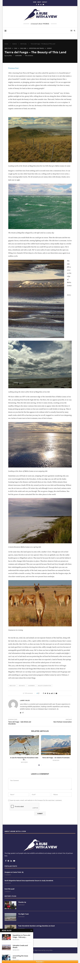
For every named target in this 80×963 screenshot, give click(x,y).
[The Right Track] (10, 917)
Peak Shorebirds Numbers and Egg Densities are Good (36, 926)
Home (34, 2)
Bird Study (23, 44)
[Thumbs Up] (10, 905)
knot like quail (9, 889)
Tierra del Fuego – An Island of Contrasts (56, 758)
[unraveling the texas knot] (6, 958)
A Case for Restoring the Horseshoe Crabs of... (24, 758)
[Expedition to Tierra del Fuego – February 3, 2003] (6, 937)
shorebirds (31, 685)
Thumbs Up (22, 902)
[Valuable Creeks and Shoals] (6, 947)
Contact (44, 2)
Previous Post (13, 68)
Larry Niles (9, 55)
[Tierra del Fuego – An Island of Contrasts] (56, 745)
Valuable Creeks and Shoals (20, 946)
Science (14, 44)
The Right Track (23, 914)
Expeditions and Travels (36, 48)
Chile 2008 (23, 48)
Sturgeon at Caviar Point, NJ (14, 872)
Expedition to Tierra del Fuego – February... (21, 936)
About (39, 2)
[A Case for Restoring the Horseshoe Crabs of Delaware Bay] (24, 745)
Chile (15, 48)
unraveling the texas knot (20, 957)
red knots (22, 685)
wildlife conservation (44, 685)
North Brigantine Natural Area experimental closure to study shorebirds (29, 880)
